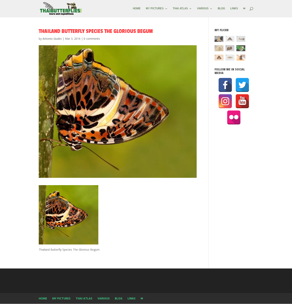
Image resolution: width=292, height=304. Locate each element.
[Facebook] (225, 85)
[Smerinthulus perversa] (219, 39)
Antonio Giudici (52, 38)
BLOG (221, 8)
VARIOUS (203, 8)
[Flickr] (234, 117)
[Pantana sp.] (240, 39)
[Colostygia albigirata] (229, 39)
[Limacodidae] (229, 49)
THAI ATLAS (180, 8)
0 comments (92, 38)
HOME (137, 8)
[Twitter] (242, 85)
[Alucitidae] (229, 58)
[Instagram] (225, 101)
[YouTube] (242, 101)
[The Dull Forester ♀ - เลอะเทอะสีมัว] (219, 49)
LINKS (234, 8)
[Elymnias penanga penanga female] (240, 49)
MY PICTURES (155, 8)
